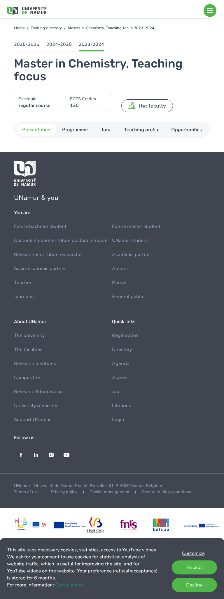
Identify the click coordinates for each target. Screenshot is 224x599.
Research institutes (35, 363)
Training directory (46, 28)
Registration (125, 335)
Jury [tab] (106, 130)
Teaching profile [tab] (142, 130)
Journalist (24, 296)
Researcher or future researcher (48, 254)
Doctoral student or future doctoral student (61, 240)
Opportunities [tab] (186, 130)
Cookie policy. (69, 585)
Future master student (136, 226)
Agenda (121, 363)
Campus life (27, 377)
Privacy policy (64, 492)
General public (128, 296)
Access (119, 377)
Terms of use (26, 492)
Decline (194, 585)
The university (29, 335)
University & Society (35, 405)
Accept (194, 567)
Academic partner (131, 254)
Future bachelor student (40, 226)
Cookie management (110, 492)
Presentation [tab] (36, 130)
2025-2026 (26, 44)
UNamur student (130, 240)
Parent (119, 282)
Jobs (117, 391)
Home (19, 28)
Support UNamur (32, 419)
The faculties (28, 349)
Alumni (120, 268)
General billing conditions (166, 492)
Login (118, 419)
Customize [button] (193, 553)
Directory (122, 349)
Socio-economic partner (40, 268)
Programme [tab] (75, 130)
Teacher (23, 282)
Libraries (121, 405)
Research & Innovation (38, 391)
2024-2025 (59, 44)
